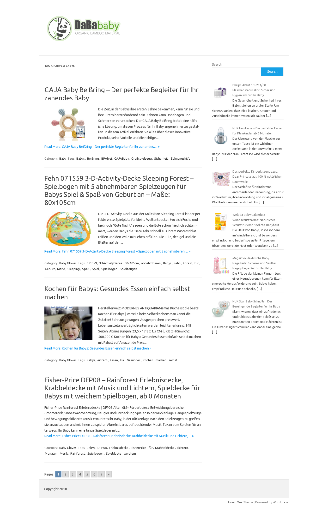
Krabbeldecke (165, 447)
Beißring (93, 158)
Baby (62, 158)
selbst (173, 360)
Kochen (148, 360)
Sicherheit (161, 158)
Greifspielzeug (141, 158)
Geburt (50, 269)
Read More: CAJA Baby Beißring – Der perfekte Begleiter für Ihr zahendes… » (102, 147)
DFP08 (102, 447)
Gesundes (133, 360)
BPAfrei (106, 158)
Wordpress (280, 502)
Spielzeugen (128, 269)
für (196, 263)
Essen (114, 360)
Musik (64, 453)
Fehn (177, 263)
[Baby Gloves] (102, 41)
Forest (187, 263)
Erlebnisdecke (118, 447)
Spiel (95, 269)
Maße (61, 269)
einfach (102, 360)
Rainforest (77, 453)
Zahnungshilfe (180, 158)
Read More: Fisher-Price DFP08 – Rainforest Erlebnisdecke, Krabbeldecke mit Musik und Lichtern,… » (119, 436)
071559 (92, 263)
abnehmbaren (151, 263)
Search (217, 64)
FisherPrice (138, 447)
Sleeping (73, 269)
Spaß (86, 269)
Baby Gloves (68, 263)
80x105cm (132, 263)
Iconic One (235, 502)
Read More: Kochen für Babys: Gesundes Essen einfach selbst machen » (97, 348)
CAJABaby (121, 158)
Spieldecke (113, 453)
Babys (80, 158)
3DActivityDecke (110, 263)
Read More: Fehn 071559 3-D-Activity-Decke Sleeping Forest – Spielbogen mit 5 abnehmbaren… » (117, 251)
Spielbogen (109, 269)
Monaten (51, 453)
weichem (130, 453)
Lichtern (182, 447)
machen (161, 360)
